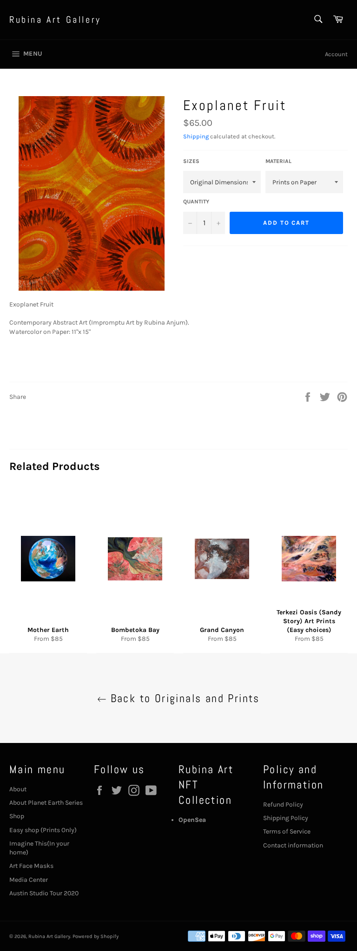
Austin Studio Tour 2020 (44, 893)
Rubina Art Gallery (55, 19)
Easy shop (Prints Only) (43, 830)
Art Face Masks (31, 866)
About (17, 789)
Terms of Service (287, 831)
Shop (16, 816)
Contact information (293, 845)
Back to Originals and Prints (183, 698)
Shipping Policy (285, 818)
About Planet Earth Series (46, 803)
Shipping (196, 136)
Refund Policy (283, 804)
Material (278, 161)
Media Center (28, 880)
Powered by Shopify (96, 936)
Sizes (191, 161)
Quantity (196, 201)
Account (336, 54)
